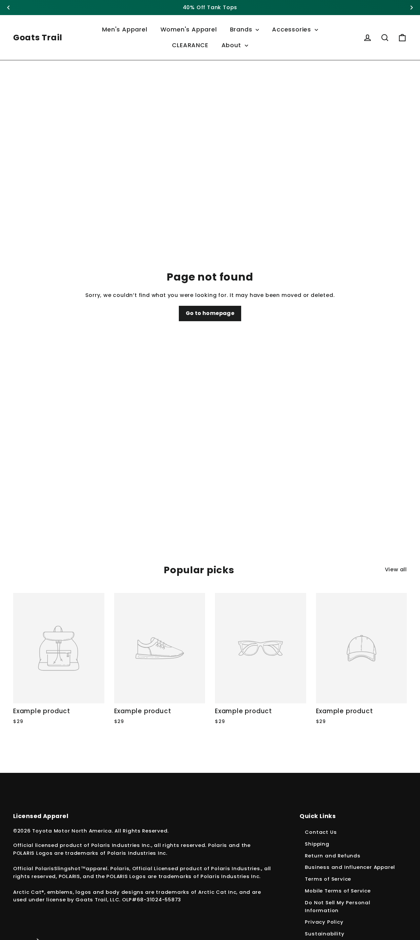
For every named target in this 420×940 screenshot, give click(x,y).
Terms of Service (328, 878)
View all (396, 569)
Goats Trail (37, 37)
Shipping (317, 843)
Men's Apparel (124, 29)
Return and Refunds (332, 855)
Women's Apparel (188, 29)
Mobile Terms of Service (337, 890)
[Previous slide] (8, 7)
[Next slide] (411, 7)
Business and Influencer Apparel (350, 867)
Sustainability (324, 933)
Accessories (292, 29)
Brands (242, 29)
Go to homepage (210, 313)
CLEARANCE (190, 45)
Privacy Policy (324, 921)
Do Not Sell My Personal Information (337, 906)
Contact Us (321, 832)
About (232, 45)
